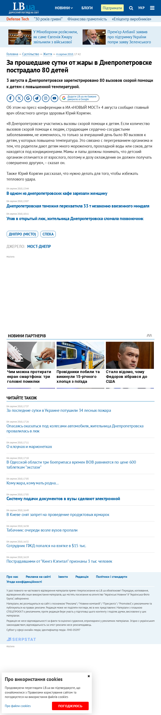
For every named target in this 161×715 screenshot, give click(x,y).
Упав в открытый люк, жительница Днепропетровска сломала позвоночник (74, 218)
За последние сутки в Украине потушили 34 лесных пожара (58, 410)
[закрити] (89, 676)
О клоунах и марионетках (29, 446)
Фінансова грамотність (87, 18)
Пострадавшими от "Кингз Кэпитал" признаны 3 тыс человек (59, 561)
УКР (141, 7)
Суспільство (30, 54)
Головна (12, 54)
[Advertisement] (80, 288)
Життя (47, 54)
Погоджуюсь (70, 706)
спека (48, 234)
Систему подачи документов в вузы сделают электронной (63, 498)
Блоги (87, 7)
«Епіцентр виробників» (131, 18)
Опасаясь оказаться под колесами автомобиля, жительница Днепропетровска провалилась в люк (75, 428)
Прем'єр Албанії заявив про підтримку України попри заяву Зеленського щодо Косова (129, 39)
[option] (43, 36)
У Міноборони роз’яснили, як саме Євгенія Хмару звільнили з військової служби (55, 39)
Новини (62, 7)
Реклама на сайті (38, 576)
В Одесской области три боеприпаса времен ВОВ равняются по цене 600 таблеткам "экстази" (71, 464)
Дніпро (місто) (22, 234)
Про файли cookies (18, 706)
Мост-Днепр (39, 246)
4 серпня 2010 (64, 54)
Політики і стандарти (111, 576)
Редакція (81, 576)
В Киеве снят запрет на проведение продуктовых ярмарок (57, 514)
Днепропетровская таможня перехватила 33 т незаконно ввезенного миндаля (77, 206)
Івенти (63, 576)
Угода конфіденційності (24, 581)
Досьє (84, 23)
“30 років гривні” (48, 18)
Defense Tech (17, 18)
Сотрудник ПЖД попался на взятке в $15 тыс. (46, 545)
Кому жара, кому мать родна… (32, 483)
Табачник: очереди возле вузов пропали (42, 530)
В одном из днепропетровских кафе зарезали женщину (56, 193)
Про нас (12, 576)
